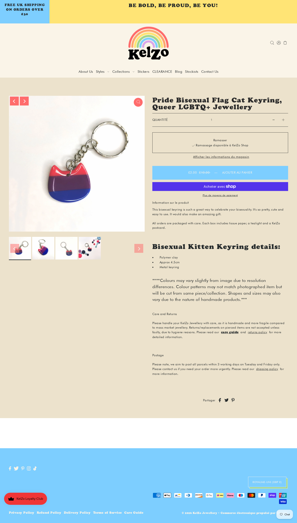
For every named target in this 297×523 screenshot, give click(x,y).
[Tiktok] (35, 468)
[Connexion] (272, 43)
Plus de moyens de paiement (220, 195)
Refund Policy (49, 513)
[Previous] (14, 101)
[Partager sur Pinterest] (233, 400)
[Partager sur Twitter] (226, 400)
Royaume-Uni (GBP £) (267, 482)
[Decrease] (273, 120)
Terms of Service (107, 513)
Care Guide (133, 513)
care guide (230, 332)
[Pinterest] (22, 468)
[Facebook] (10, 468)
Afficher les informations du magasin (221, 156)
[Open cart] (285, 43)
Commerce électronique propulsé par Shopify (254, 513)
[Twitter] (16, 468)
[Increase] (283, 120)
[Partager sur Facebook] (220, 400)
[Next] (24, 101)
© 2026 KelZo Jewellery (199, 513)
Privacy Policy (21, 513)
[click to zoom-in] (138, 102)
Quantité (160, 120)
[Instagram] (29, 468)
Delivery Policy (77, 513)
